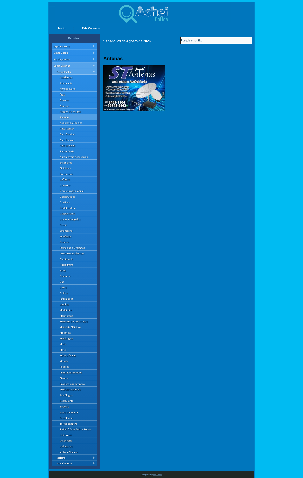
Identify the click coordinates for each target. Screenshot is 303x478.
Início (61, 28)
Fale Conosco (91, 28)
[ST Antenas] (134, 110)
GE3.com (157, 474)
